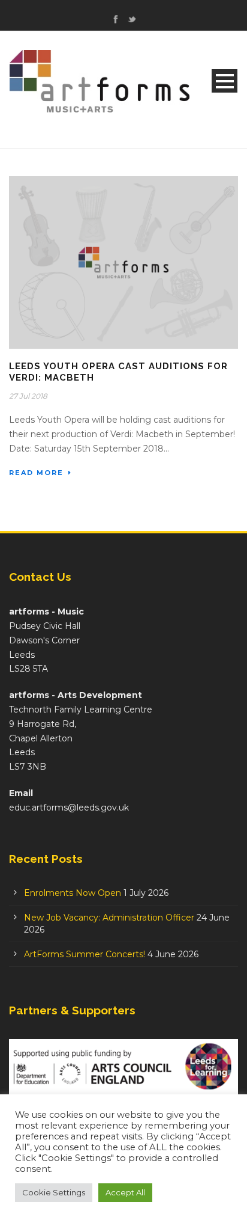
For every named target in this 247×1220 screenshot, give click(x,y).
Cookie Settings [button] (53, 1192)
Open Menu (224, 81)
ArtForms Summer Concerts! (84, 954)
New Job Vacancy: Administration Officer (109, 917)
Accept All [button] (125, 1192)
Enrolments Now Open (72, 892)
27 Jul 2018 (28, 395)
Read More (36, 472)
